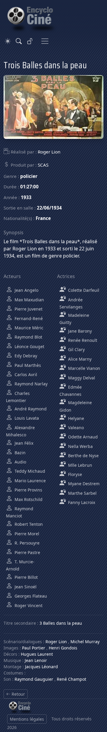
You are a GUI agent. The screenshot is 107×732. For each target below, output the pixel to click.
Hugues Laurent (37, 654)
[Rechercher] (18, 41)
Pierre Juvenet (28, 309)
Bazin (19, 452)
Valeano (75, 427)
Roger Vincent (28, 605)
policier (28, 176)
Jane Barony (79, 331)
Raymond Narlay (30, 384)
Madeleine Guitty (74, 318)
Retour (17, 694)
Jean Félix (23, 443)
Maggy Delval (81, 378)
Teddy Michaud (29, 471)
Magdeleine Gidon (75, 406)
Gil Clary (76, 349)
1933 (26, 197)
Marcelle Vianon (83, 368)
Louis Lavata (26, 418)
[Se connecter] (30, 41)
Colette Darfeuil (83, 290)
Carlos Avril (25, 374)
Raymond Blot (27, 337)
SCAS (43, 165)
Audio (19, 462)
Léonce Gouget (28, 346)
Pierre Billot (25, 577)
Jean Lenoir (36, 660)
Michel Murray (85, 641)
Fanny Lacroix (81, 502)
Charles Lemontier (18, 396)
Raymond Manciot (19, 512)
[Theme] (8, 41)
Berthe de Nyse (83, 455)
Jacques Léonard (41, 666)
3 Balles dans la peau (61, 623)
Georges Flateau (30, 596)
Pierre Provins (27, 490)
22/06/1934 (49, 208)
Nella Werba (80, 446)
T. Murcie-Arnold (20, 565)
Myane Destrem (83, 483)
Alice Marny (79, 359)
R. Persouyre (26, 543)
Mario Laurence (29, 480)
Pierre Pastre (26, 552)
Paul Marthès (27, 365)
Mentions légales (27, 719)
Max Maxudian (28, 300)
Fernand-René (28, 318)
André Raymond (30, 409)
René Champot (71, 679)
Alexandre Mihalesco (20, 431)
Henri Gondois (63, 648)
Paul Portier (33, 648)
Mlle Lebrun (79, 465)
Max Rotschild (28, 499)
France (43, 218)
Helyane (75, 418)
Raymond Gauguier (34, 679)
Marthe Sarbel (82, 493)
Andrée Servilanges (71, 303)
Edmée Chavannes (70, 390)
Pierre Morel (26, 533)
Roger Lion (49, 152)
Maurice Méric (28, 328)
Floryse (74, 474)
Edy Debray (25, 356)
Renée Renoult (82, 340)
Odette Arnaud (82, 437)
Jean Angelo (25, 290)
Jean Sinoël (25, 587)
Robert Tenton (28, 524)
